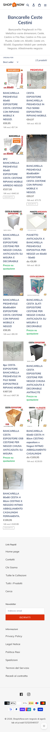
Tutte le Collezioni (16, 575)
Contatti (10, 559)
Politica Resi (13, 652)
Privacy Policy (14, 636)
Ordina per (8, 57)
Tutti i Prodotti (14, 583)
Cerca (9, 591)
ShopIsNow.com (21, 718)
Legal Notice (13, 644)
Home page (12, 551)
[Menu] (45, 5)
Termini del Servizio (17, 668)
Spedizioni (12, 660)
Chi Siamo (12, 567)
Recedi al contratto (17, 675)
